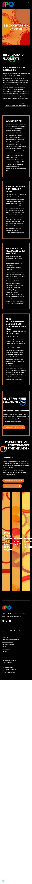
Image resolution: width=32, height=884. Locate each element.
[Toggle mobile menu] (29, 2)
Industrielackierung (7, 642)
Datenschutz (13, 630)
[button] (3, 881)
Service (4, 646)
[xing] (10, 621)
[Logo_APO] (7, 606)
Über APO (5, 637)
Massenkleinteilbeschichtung (10, 639)
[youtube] (3, 621)
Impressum (5, 630)
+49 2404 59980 (9, 667)
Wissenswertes (6, 649)
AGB (19, 630)
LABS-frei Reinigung (8, 644)
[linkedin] (6, 621)
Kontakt (4, 651)
